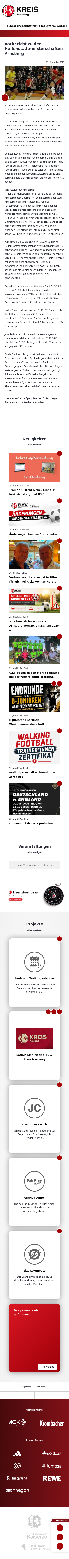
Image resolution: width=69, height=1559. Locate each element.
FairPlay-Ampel (35, 1197)
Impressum (27, 1386)
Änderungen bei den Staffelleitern (34, 534)
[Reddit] (33, 62)
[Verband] (60, 1546)
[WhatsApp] (7, 62)
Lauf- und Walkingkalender (34, 978)
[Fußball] (60, 1527)
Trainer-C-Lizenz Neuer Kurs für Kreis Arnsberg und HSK (32, 492)
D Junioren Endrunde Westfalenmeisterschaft (26, 722)
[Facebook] (15, 62)
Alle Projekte (47, 1366)
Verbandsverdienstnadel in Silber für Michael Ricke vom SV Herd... (33, 579)
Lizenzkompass (34, 1270)
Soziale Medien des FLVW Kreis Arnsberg (34, 1057)
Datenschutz (41, 1386)
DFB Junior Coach (34, 1124)
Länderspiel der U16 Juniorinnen (32, 823)
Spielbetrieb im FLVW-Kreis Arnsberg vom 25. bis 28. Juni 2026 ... (34, 625)
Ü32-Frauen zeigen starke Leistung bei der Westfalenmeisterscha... (34, 675)
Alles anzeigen (34, 444)
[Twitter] (24, 62)
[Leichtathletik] (60, 1537)
